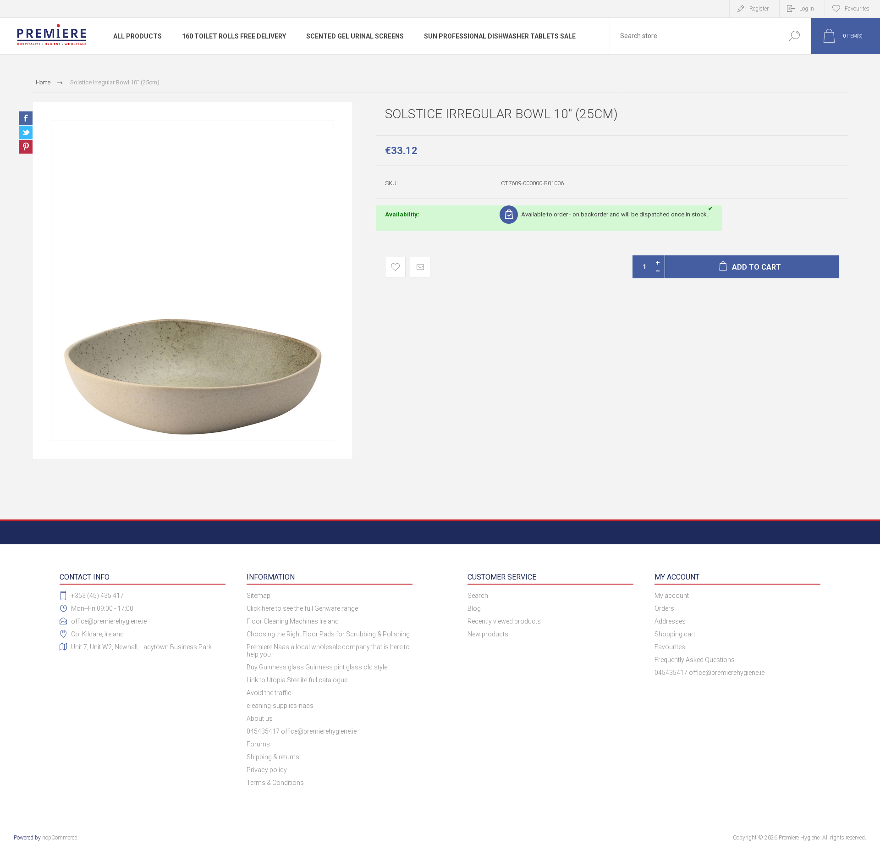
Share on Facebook (26, 118)
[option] (192, 281)
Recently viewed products (504, 621)
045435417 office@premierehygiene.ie (302, 731)
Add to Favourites (395, 267)
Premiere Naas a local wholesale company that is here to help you (328, 650)
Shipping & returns (273, 757)
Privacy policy (267, 769)
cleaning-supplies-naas (280, 705)
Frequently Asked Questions (694, 659)
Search (794, 36)
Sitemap (258, 595)
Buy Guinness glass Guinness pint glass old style (317, 667)
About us (260, 718)
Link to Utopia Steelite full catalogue (297, 680)
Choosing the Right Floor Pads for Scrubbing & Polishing (328, 634)
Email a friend (420, 267)
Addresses (670, 621)
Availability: (402, 214)
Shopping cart (674, 634)
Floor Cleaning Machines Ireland (293, 621)
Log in (806, 9)
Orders (664, 608)
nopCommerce (59, 837)
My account (671, 595)
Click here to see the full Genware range (302, 608)
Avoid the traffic (269, 692)
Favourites (669, 647)
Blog (474, 608)
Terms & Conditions (275, 782)
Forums (258, 744)
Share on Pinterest (26, 147)
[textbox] (693, 36)
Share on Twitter (26, 132)
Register (759, 9)
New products (488, 634)
